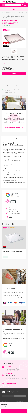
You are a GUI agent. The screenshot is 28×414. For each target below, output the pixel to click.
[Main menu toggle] (3, 5)
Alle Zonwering (5, 15)
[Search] (20, 5)
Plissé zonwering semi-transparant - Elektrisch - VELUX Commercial (14, 17)
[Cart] (22, 5)
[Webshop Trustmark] (25, 2)
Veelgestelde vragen (19, 401)
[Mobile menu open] (3, 5)
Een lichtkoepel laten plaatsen (13, 9)
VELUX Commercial (14, 15)
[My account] (25, 5)
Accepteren (14, 411)
